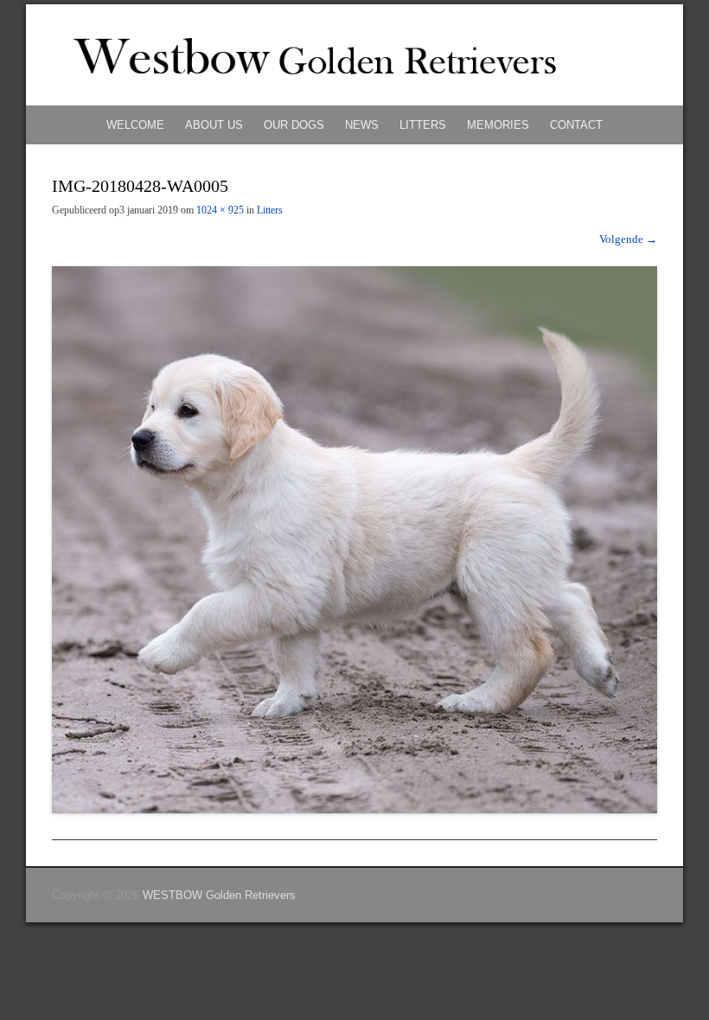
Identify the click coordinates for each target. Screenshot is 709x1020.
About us (214, 124)
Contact (576, 124)
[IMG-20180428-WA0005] (354, 539)
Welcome (135, 124)
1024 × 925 (220, 210)
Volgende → (628, 239)
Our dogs (294, 124)
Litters (422, 124)
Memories (498, 124)
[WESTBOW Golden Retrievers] (354, 55)
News (362, 124)
